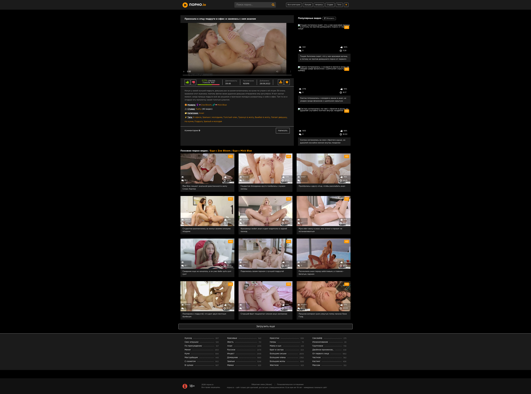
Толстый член (230, 117)
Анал (201, 113)
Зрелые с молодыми (212, 117)
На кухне (189, 121)
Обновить (330, 18)
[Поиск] (273, 5)
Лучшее (307, 5)
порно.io (210, 384)
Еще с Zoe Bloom (220, 151)
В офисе (197, 117)
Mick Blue (222, 105)
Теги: (190, 117)
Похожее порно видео (194, 151)
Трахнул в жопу (246, 117)
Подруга (198, 121)
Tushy (198, 109)
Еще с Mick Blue (242, 151)
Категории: (193, 113)
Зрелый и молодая (213, 121)
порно (197, 4)
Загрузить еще (265, 326)
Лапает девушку (279, 117)
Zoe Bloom (206, 105)
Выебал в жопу (262, 117)
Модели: (192, 105)
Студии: (191, 109)
